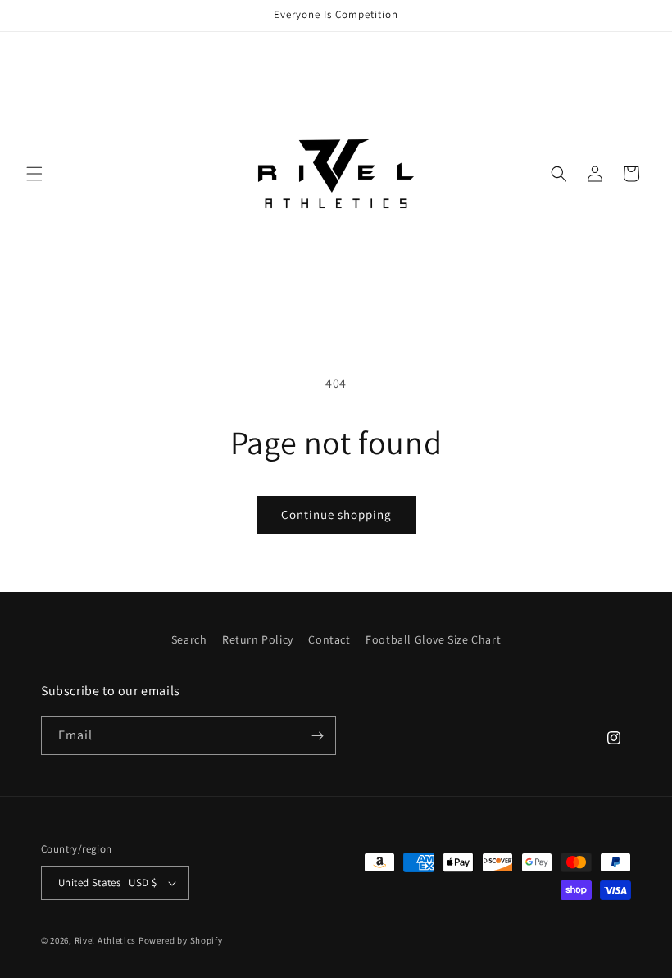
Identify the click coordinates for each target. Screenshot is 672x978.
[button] (34, 174)
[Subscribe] (317, 735)
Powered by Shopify (180, 940)
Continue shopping (336, 514)
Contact (329, 639)
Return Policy (257, 639)
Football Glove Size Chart (433, 639)
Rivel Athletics (106, 940)
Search (189, 639)
